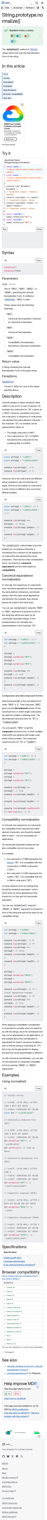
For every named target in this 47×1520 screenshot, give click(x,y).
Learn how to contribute (15, 1398)
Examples (7, 86)
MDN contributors (20, 1409)
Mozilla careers (9, 1477)
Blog (4, 1473)
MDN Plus (6, 1486)
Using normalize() (14, 1081)
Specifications (9, 90)
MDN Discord (8, 1516)
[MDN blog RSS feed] (21, 1456)
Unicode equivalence (16, 1373)
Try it (5, 74)
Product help (8, 1491)
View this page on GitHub (15, 1413)
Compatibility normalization (21, 819)
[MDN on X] (12, 1456)
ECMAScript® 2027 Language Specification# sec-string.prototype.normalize (18, 1261)
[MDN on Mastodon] (17, 1456)
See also (7, 98)
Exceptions (9, 376)
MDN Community (10, 1503)
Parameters (10, 278)
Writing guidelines (10, 1512)
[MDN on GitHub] (3, 1456)
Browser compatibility (13, 94)
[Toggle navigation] (42, 3)
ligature (10, 862)
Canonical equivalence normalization (17, 577)
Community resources (12, 1507)
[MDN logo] (7, 1444)
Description (8, 82)
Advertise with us (10, 1482)
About (5, 1468)
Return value (10, 361)
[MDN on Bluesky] (8, 1456)
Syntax (6, 78)
